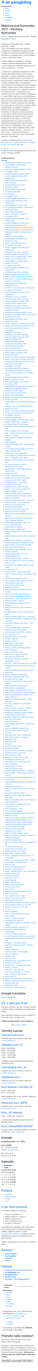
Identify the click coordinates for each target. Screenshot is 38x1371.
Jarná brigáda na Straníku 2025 (16, 180)
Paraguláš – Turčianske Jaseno (15, 943)
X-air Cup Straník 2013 (13, 719)
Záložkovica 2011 (11, 985)
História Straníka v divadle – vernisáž (18, 708)
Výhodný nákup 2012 (12, 873)
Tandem (9, 1299)
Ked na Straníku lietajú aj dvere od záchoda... (21, 902)
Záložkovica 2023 (11, 241)
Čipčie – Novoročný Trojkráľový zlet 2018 (19, 411)
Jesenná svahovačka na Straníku (16, 554)
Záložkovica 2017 (11, 473)
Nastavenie (6, 1361)
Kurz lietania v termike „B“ (17, 1087)
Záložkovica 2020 (11, 321)
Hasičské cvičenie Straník (14, 236)
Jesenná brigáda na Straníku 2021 (17, 274)
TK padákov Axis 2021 (13, 265)
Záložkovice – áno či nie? (14, 467)
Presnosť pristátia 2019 (13, 339)
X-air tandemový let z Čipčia (15, 896)
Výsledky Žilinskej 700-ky (14, 786)
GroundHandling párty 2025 (15, 185)
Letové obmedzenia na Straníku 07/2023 (19, 227)
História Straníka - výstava (14, 601)
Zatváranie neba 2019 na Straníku (16, 335)
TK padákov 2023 (11, 216)
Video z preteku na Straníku (15, 829)
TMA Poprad (9, 889)
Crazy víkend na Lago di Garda (16, 974)
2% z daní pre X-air (14, 1003)
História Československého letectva (17, 596)
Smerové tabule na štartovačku (16, 710)
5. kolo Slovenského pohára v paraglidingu (20, 936)
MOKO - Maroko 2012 (12, 882)
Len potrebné (16, 1361)
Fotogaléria (9, 17)
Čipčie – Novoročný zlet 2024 (15, 214)
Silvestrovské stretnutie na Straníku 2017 (19, 413)
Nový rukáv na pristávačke (14, 585)
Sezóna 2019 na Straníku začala (16, 350)
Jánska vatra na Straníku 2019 (15, 344)
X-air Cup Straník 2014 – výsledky (17, 627)
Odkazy (6, 1266)
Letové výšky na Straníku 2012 (16, 849)
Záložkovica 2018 (11, 408)
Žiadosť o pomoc (11, 641)
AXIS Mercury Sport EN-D (14, 900)
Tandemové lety (10, 742)
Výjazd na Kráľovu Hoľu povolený (16, 509)
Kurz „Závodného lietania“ (17, 1126)
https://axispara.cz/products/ (11, 1234)
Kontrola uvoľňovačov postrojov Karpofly (19, 981)
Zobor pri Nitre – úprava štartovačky (18, 572)
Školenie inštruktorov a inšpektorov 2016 (19, 543)
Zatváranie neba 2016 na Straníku (16, 487)
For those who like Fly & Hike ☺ (16, 464)
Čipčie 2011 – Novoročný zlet (15, 987)
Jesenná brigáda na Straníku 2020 (17, 301)
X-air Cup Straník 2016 (13, 525)
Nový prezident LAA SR (13, 746)
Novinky (8, 11)
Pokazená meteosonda (13, 417)
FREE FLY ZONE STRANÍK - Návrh (16, 833)
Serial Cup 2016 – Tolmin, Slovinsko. (17, 502)
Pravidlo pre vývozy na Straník (16, 297)
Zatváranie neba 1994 (12, 192)
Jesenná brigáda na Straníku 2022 (17, 254)
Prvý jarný (8, 744)
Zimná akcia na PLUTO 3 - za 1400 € (18, 540)
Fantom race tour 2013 (13, 755)
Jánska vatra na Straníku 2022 (15, 259)
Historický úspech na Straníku (15, 511)
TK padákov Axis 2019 (13, 332)
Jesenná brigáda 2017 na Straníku (17, 431)
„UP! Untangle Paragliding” (14, 212)
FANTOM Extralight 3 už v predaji (16, 382)
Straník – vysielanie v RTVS (14, 379)
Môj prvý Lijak (10, 864)
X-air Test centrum (14, 1207)
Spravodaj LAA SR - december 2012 (17, 762)
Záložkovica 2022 (11, 263)
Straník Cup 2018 (11, 399)
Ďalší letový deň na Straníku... (15, 547)
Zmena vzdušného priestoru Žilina (17, 728)
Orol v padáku (10, 916)
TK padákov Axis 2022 (13, 245)
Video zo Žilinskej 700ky (13, 768)
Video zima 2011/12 (12, 878)
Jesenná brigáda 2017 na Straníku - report (20, 420)
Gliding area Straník (12, 748)
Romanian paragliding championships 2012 (20, 813)
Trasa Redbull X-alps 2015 (14, 583)
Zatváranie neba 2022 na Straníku (17, 252)
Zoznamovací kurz (12, 1035)
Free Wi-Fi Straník (11, 721)
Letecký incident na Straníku (15, 826)
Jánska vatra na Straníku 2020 (15, 303)
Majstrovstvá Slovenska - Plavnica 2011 (19, 978)
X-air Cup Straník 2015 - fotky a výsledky (19, 560)
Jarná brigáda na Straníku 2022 (16, 261)
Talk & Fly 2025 (10, 183)
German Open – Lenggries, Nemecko (18, 965)
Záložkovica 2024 (11, 209)
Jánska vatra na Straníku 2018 (15, 393)
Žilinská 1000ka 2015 (12, 556)
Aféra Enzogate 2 (11, 650)
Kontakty (8, 20)
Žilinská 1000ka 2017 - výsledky (16, 422)
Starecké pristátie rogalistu (14, 341)
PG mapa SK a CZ (11, 569)
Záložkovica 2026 (11, 167)
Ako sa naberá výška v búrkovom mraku (19, 581)
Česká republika (10, 1196)
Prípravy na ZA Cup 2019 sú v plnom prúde (20, 357)
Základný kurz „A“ (12, 1044)
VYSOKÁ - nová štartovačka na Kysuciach (19, 288)
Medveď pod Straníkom (13, 963)
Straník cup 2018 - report (14, 391)
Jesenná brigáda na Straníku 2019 (17, 337)
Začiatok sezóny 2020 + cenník (16, 306)
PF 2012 (8, 909)
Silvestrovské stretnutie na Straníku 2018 (19, 361)
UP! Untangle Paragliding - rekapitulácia (19, 207)
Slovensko (8, 1194)
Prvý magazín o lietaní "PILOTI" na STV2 (19, 690)
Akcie (7, 13)
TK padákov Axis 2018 (13, 366)
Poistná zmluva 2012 (12, 887)
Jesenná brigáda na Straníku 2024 (17, 198)
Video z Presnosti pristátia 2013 (16, 674)
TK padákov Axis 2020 (13, 290)
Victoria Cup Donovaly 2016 (15, 505)
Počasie (6, 1190)
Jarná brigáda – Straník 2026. (15, 165)
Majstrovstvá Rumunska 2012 (15, 867)
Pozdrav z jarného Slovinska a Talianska (19, 750)
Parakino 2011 (10, 956)
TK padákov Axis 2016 (13, 484)
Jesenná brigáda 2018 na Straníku (17, 377)
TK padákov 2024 (11, 196)
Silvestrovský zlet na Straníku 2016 (17, 478)
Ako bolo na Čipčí (11, 894)
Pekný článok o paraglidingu (15, 688)
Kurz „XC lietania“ (12, 1112)
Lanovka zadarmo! (11, 954)
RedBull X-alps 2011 (12, 949)
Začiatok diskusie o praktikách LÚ (17, 927)
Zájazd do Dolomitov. (12, 498)
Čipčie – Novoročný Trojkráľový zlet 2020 (19, 323)
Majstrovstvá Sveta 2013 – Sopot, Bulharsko (20, 692)
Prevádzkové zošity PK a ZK (15, 759)
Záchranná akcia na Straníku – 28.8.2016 (19, 500)
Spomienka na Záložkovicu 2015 (16, 578)
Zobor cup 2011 (10, 976)
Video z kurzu (10, 563)
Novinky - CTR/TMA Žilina (14, 869)
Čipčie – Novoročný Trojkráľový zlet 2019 (19, 359)
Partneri (7, 1250)
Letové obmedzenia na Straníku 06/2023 (19, 230)
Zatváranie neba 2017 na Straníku (16, 424)
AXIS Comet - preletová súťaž (15, 853)
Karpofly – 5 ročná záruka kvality (16, 757)
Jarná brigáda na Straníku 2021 (16, 283)
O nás (7, 9)
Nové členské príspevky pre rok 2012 (18, 905)
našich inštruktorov (9, 1041)
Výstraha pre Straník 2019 (14, 346)
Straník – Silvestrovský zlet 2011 (16, 907)
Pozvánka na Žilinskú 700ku (15, 793)
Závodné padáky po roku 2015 (16, 636)
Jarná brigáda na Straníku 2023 (16, 239)
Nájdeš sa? (9, 672)
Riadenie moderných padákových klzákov (19, 717)
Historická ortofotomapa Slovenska (17, 594)
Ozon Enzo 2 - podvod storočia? (16, 654)
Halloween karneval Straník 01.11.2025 (18, 169)
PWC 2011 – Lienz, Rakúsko (14, 970)
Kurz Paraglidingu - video (14, 809)
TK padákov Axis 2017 (13, 415)
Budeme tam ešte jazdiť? (13, 507)
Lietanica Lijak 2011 (12, 983)
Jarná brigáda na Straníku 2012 (16, 862)
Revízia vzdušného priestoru (15, 885)
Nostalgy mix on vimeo (13, 831)
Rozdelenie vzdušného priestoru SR (17, 891)
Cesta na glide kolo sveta (14, 645)
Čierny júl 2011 (10, 958)
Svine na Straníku (11, 764)
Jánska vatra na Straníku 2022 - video (18, 256)
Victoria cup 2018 (11, 384)
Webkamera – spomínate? (14, 643)
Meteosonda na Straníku (13, 766)
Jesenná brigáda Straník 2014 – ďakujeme (19, 616)
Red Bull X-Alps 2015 (12, 587)
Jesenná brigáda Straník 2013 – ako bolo (19, 670)
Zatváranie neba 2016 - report (15, 480)
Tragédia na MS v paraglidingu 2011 (17, 961)
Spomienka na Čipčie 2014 (14, 657)
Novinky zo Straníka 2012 (14, 847)
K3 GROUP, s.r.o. (21, 1313)
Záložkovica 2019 (11, 355)
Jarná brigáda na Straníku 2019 (16, 353)
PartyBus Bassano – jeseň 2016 (16, 482)
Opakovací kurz (10, 1077)
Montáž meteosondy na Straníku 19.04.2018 (20, 397)
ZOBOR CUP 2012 (11, 815)
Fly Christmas (10, 194)
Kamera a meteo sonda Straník (16, 630)
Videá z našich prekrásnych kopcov (17, 914)
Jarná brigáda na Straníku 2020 (16, 319)
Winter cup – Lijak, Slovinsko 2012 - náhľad (20, 860)
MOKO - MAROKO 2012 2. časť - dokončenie (20, 871)
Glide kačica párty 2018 (13, 364)
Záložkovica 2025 (11, 187)
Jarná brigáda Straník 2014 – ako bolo (18, 632)
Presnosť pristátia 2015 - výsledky (17, 558)
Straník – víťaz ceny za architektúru (17, 489)
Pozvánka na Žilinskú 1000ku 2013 (17, 677)
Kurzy (8, 1297)
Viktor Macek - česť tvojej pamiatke (17, 598)
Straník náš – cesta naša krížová (16, 453)
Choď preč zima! (11, 739)
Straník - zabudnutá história (15, 918)
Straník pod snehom (12, 876)
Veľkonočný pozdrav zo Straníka (16, 737)
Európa (7, 1199)
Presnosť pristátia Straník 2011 (15, 934)
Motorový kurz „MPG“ (14, 1102)
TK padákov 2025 (11, 171)
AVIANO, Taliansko (11, 639)
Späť (4, 148)
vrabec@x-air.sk (12, 1150)
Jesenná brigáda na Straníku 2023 (17, 223)
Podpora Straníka (11, 911)
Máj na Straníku (10, 442)
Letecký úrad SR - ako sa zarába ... (17, 952)
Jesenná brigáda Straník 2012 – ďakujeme (19, 771)
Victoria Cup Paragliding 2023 (15, 225)
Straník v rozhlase (11, 967)
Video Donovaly (10, 880)
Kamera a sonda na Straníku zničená (17, 648)
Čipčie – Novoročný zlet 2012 (15, 898)
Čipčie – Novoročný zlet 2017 (15, 475)
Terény (7, 15)
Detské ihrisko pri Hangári (14, 395)
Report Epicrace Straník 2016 (15, 529)
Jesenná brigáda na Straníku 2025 (17, 174)
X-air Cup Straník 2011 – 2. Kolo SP (17, 972)
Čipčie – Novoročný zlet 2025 (15, 189)
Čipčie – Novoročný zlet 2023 (15, 243)
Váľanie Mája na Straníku (13, 527)
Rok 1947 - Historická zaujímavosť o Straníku (21, 663)
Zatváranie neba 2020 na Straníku (17, 299)
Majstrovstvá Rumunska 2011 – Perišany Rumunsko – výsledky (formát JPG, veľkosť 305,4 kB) (18, 142)
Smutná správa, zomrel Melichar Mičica (18, 277)
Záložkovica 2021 (11, 285)
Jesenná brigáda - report (14, 491)
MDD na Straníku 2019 (13, 348)
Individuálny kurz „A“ (14, 1067)
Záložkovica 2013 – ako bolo (15, 753)
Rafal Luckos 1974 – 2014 (14, 652)
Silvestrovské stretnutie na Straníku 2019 (19, 326)
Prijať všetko (27, 1361)
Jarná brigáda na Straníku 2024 (16, 205)
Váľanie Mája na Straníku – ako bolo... (18, 522)
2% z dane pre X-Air (12, 634)
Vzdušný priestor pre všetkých (15, 851)
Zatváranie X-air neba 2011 (14, 920)
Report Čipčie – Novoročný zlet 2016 (18, 545)
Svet (6, 1201)
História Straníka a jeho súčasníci (16, 686)
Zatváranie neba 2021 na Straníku (16, 272)
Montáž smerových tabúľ (14, 679)
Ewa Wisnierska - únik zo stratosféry (18, 735)
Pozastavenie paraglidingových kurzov (18, 312)
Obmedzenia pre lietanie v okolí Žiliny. (18, 163)
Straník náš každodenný (13, 840)
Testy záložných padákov (14, 811)
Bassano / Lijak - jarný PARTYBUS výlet (19, 406)
